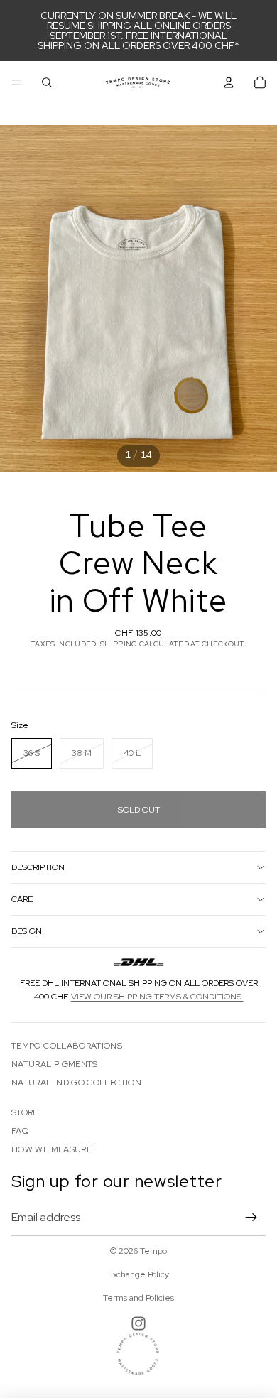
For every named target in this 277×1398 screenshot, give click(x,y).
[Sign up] (251, 1217)
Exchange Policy (138, 1274)
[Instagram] (138, 1323)
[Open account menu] (228, 82)
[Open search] (47, 82)
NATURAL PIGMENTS (54, 1064)
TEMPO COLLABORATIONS (66, 1045)
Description (38, 867)
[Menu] (16, 82)
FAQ (19, 1131)
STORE (24, 1112)
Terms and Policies (138, 1298)
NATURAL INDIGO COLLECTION (76, 1082)
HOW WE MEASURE (51, 1149)
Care (22, 899)
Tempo (153, 1251)
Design (26, 931)
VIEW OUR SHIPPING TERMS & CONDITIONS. (157, 996)
